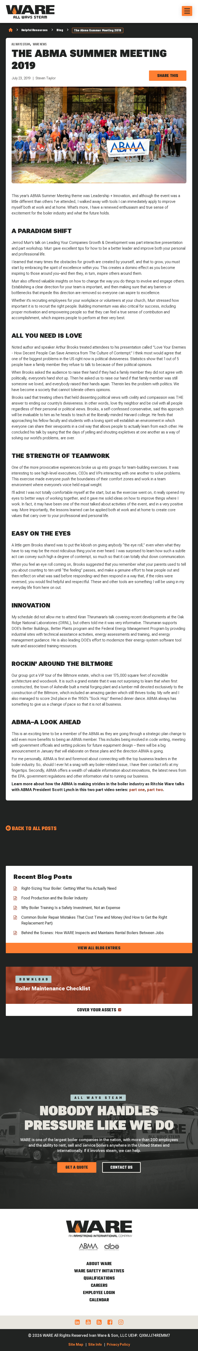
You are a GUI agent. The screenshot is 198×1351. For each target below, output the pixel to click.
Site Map (75, 1344)
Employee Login (99, 1292)
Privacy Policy (118, 1344)
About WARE (99, 1264)
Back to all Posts (34, 829)
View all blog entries (99, 948)
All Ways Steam (21, 44)
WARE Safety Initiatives (99, 1271)
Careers (99, 1285)
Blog (60, 30)
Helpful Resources (34, 30)
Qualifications (99, 1278)
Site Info (95, 1344)
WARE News (40, 44)
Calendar (99, 1300)
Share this (167, 76)
